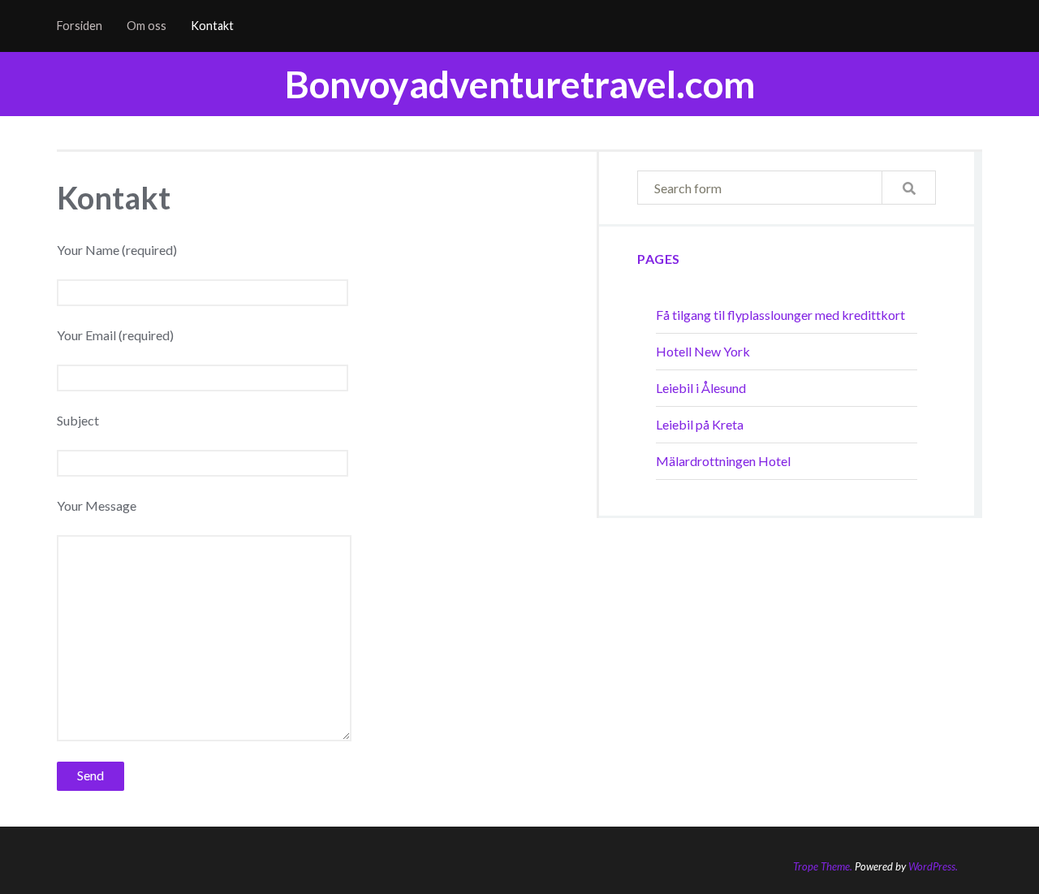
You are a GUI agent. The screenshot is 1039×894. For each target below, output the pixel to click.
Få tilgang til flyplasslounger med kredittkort (780, 314)
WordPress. (933, 866)
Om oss (146, 25)
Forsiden (79, 25)
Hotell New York (703, 351)
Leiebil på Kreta (700, 424)
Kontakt (212, 25)
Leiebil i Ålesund (701, 387)
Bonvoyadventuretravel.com (520, 84)
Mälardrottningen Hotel (723, 461)
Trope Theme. (822, 866)
